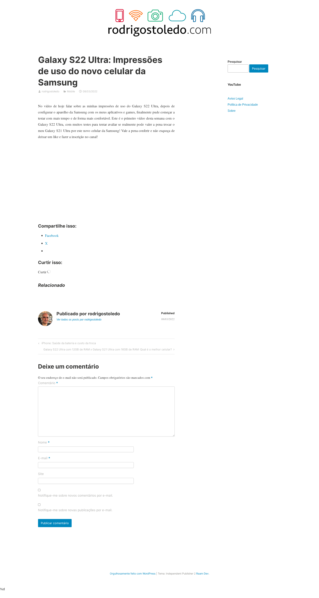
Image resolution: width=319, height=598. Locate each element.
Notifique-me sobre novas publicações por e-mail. (75, 510)
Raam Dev (202, 573)
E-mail (44, 458)
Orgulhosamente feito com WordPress (132, 573)
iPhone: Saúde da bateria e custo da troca (68, 343)
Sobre (232, 110)
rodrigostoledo (50, 91)
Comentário (48, 383)
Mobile (71, 91)
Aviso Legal (235, 98)
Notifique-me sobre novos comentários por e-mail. (75, 495)
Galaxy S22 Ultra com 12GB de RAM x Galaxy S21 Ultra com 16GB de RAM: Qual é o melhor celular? (107, 350)
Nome (44, 443)
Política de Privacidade (243, 104)
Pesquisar (235, 61)
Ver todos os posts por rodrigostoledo (78, 319)
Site (41, 474)
